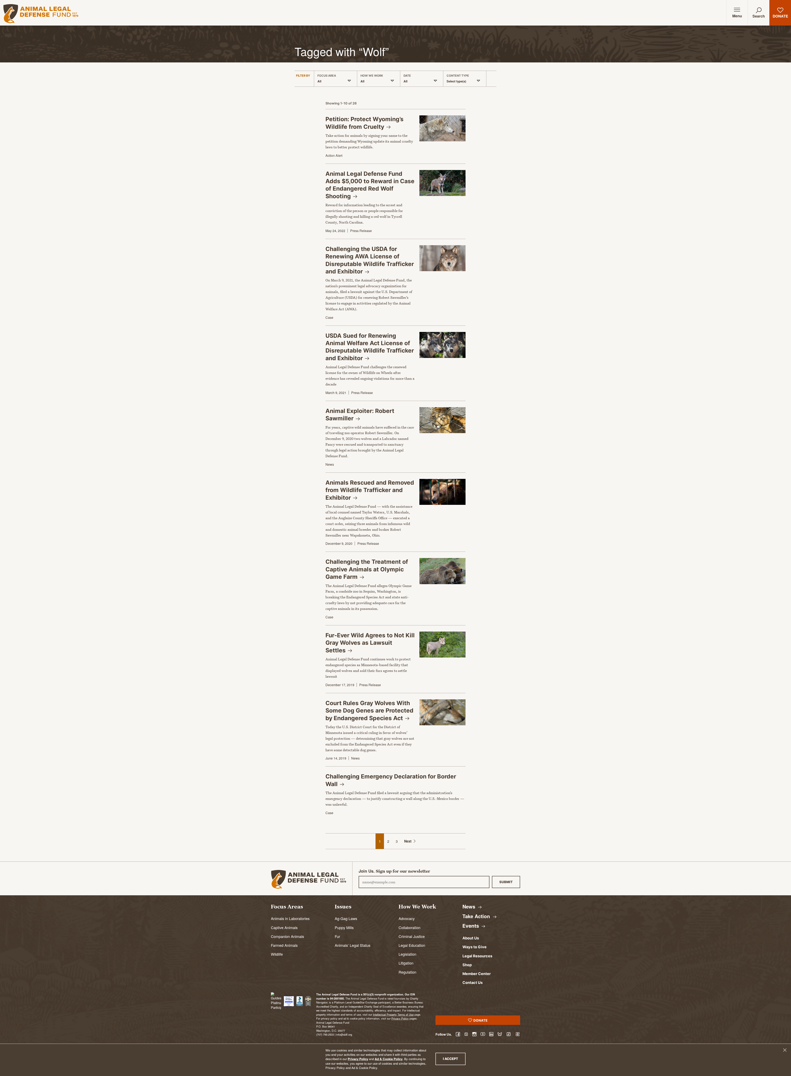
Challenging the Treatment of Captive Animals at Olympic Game (366, 569)
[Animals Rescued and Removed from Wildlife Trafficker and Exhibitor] (442, 492)
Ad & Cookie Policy (389, 1059)
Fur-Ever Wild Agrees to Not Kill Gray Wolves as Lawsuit (370, 643)
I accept (454, 1058)
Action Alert (333, 155)
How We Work (371, 75)
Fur (337, 936)
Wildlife (277, 954)
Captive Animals (284, 927)
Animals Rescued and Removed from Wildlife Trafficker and (369, 490)
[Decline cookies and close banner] (785, 1050)
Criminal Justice (412, 936)
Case (329, 317)
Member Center (476, 974)
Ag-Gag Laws (346, 918)
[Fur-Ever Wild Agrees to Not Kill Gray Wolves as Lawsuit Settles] (442, 645)
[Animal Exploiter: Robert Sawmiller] (442, 420)
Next (408, 841)
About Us (470, 938)
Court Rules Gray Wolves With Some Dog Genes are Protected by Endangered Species (369, 711)
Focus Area (326, 75)
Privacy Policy (358, 1059)
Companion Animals (287, 936)
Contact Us (472, 982)
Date (407, 75)
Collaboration (409, 927)
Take (476, 916)
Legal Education (412, 945)
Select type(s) (456, 81)
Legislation (407, 954)
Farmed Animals (284, 945)
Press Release (361, 230)
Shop (467, 965)
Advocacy (407, 918)
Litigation (406, 963)
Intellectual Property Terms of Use (393, 1014)
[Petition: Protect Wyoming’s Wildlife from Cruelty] (442, 128)
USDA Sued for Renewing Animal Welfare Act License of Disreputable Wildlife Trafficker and (369, 347)
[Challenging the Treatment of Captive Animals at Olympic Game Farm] (442, 571)
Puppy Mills (344, 927)
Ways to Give (474, 947)
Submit (506, 882)
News (329, 464)
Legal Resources (477, 956)
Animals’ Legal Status (352, 945)
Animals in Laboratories (290, 918)
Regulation (407, 972)
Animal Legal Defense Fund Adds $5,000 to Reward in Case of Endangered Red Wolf (369, 185)
